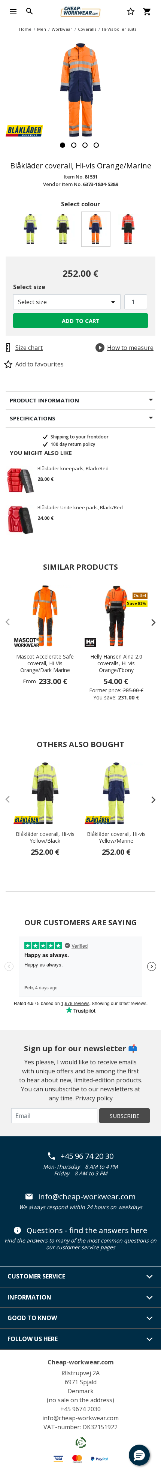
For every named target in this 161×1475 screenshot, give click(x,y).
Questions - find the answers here (87, 1230)
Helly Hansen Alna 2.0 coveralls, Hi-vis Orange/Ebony (116, 663)
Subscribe (125, 1115)
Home (25, 29)
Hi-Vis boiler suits (119, 29)
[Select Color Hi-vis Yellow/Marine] (31, 231)
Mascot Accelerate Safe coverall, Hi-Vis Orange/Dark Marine (45, 663)
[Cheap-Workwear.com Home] (80, 10)
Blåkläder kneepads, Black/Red (73, 469)
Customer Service (36, 1276)
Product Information (44, 400)
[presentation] (149, 622)
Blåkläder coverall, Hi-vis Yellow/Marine (116, 837)
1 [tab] (62, 145)
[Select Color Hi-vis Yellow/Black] (64, 231)
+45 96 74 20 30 (87, 1156)
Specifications (32, 418)
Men (41, 29)
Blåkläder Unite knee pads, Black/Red (80, 508)
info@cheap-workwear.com (87, 1197)
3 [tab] (85, 145)
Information (29, 1297)
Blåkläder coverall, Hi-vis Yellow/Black (45, 837)
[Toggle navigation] (13, 11)
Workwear (62, 29)
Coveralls (87, 29)
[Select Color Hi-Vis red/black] (129, 231)
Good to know (32, 1318)
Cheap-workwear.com (81, 1362)
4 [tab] (96, 145)
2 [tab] (73, 145)
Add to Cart (81, 320)
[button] (139, 1455)
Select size (29, 287)
